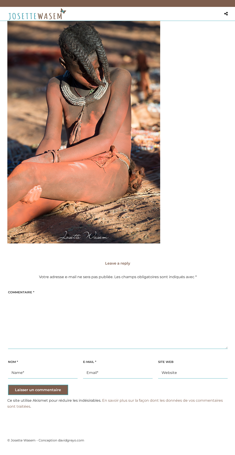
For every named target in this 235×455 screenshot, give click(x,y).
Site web (165, 362)
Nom (13, 362)
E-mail (89, 362)
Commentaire (21, 292)
